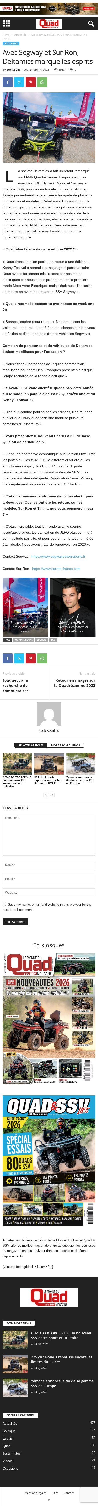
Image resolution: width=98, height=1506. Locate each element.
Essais (8, 1438)
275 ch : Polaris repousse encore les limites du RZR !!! (47, 780)
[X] (19, 82)
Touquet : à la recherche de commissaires (15, 685)
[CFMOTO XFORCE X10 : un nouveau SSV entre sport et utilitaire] (17, 764)
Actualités (20, 34)
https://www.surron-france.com (56, 569)
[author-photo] (49, 714)
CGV (55, 1493)
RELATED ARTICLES (30, 745)
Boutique (9, 1431)
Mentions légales (35, 1493)
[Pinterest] (31, 82)
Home (6, 34)
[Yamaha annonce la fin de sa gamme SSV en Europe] (80, 764)
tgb (53, 639)
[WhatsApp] (42, 82)
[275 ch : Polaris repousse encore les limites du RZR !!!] (49, 764)
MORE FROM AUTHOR (65, 745)
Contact (69, 1493)
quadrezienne (24, 639)
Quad (6, 1446)
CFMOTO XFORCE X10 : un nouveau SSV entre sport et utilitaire (17, 781)
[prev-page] (45, 794)
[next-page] (52, 794)
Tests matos (12, 1453)
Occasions (10, 1468)
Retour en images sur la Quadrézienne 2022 (74, 683)
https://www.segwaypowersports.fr (58, 556)
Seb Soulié (14, 69)
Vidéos (8, 1461)
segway (41, 639)
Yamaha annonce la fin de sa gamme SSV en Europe (79, 780)
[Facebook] (8, 82)
